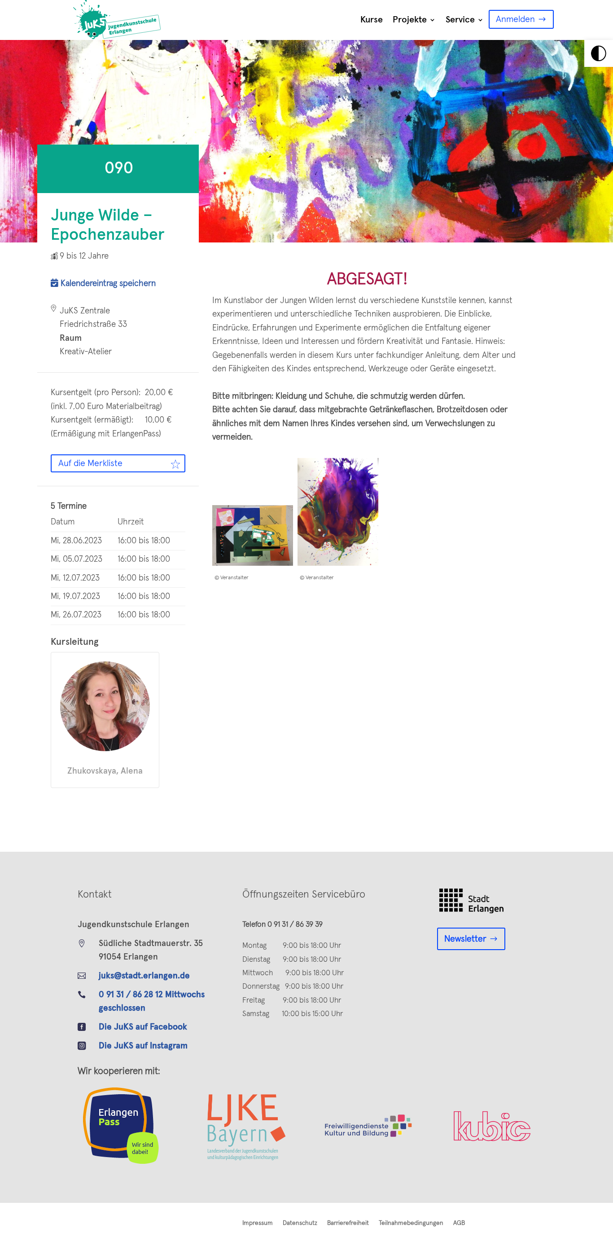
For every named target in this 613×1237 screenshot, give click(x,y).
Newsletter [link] (465, 938)
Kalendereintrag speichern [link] (107, 283)
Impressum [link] (257, 1223)
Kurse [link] (371, 20)
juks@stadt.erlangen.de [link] (144, 976)
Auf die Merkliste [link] (90, 463)
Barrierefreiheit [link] (348, 1223)
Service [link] (460, 20)
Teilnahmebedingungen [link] (411, 1223)
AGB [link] (459, 1223)
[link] (598, 53)
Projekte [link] (410, 20)
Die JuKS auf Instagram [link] (143, 1046)
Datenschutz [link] (300, 1223)
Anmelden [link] (515, 19)
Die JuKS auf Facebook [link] (143, 1027)
